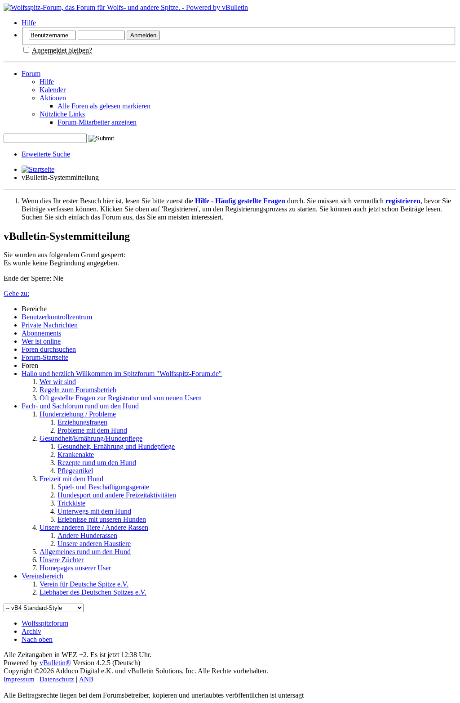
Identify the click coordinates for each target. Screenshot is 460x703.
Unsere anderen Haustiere (94, 543)
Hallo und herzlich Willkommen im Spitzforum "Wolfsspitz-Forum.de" (122, 373)
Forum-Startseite (45, 357)
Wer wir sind (58, 381)
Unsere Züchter (62, 560)
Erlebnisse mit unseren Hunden (102, 519)
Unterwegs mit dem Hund (94, 511)
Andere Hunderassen (87, 535)
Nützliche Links (62, 114)
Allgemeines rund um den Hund (85, 551)
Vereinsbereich (42, 576)
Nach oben (37, 639)
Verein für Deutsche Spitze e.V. (84, 584)
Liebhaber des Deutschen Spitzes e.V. (93, 592)
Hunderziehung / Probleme (78, 414)
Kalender (53, 90)
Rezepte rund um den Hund (97, 462)
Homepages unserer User (75, 568)
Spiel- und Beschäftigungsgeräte (103, 487)
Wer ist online (41, 341)
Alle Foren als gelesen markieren (104, 106)
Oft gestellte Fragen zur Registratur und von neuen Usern (121, 398)
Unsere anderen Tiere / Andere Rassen (94, 527)
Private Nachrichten (50, 325)
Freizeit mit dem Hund (71, 479)
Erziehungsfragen (82, 422)
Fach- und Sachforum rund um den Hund (80, 406)
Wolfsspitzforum (45, 623)
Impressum (19, 679)
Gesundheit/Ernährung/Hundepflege (91, 438)
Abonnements (41, 333)
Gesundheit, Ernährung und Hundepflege (116, 446)
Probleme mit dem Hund (92, 430)
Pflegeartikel (75, 471)
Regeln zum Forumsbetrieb (78, 390)
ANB (86, 679)
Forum (31, 73)
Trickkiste (71, 503)
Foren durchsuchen (49, 349)
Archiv (31, 631)
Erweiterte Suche (46, 154)
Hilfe (29, 23)
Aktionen (53, 98)
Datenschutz (57, 679)
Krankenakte (76, 454)
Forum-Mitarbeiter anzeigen (97, 122)
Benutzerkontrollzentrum (57, 317)
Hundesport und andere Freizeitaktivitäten (117, 495)
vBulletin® (55, 663)
